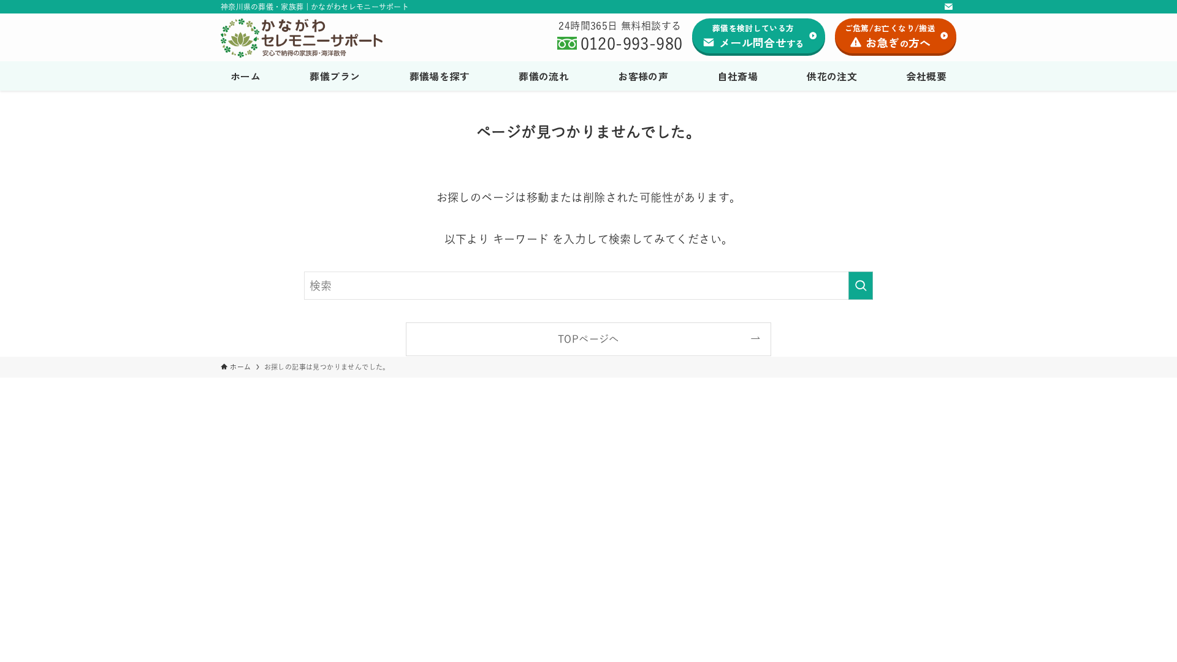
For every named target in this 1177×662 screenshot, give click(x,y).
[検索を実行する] (860, 286)
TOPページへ (588, 339)
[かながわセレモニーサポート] (315, 38)
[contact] (948, 6)
